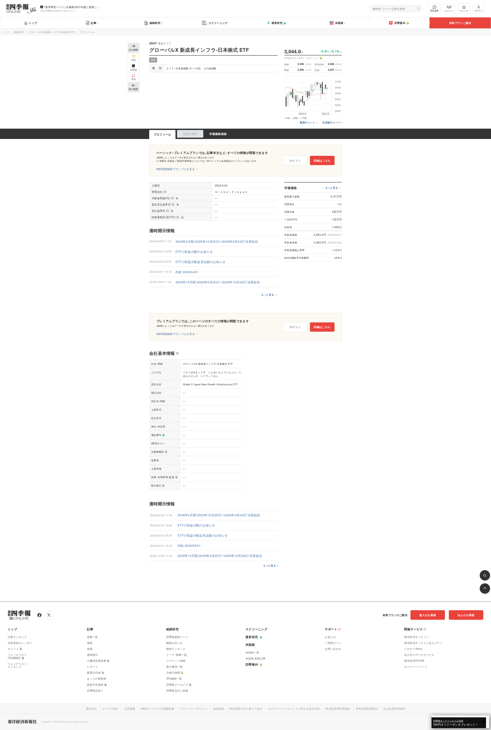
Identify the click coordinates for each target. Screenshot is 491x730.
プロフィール (162, 134)
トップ (33, 23)
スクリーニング (218, 23)
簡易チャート (307, 122)
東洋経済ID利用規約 (337, 708)
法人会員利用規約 (394, 708)
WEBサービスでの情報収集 (157, 708)
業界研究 (277, 23)
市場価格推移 (218, 134)
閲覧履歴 (434, 10)
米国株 (339, 23)
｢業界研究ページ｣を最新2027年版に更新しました (72, 6)
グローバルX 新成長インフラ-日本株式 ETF (52, 32)
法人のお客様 (466, 615)
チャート (449, 10)
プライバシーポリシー (193, 708)
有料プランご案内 (460, 23)
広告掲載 (129, 708)
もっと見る (267, 294)
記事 (93, 23)
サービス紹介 (110, 708)
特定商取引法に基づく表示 (245, 708)
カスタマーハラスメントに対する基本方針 (294, 708)
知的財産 (218, 708)
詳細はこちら (322, 160)
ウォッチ (464, 10)
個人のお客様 (427, 615)
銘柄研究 (155, 23)
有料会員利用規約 (367, 708)
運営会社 (91, 708)
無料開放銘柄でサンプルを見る (175, 168)
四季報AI (399, 23)
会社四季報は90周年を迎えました (58, 10)
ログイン (479, 10)
